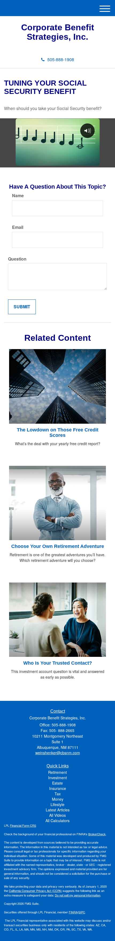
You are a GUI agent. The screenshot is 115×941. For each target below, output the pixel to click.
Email (17, 227)
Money (57, 799)
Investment (57, 777)
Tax (58, 793)
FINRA (73, 912)
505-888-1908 (60, 59)
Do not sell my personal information (77, 895)
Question (17, 259)
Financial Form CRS (23, 825)
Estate (57, 783)
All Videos (57, 815)
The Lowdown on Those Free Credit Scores (57, 432)
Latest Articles (58, 809)
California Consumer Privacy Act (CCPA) (35, 890)
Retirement (57, 772)
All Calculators (57, 820)
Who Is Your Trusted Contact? (57, 663)
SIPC (81, 912)
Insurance (57, 788)
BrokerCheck (97, 834)
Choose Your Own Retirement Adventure (57, 546)
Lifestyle (57, 804)
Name (18, 196)
